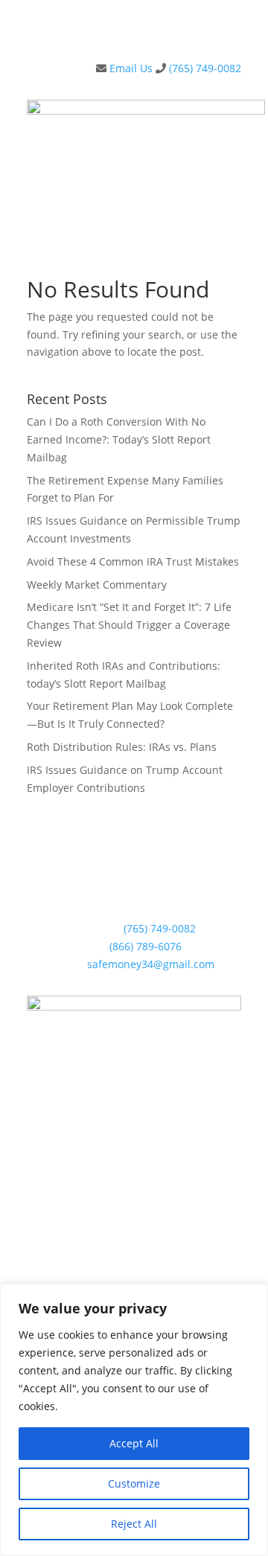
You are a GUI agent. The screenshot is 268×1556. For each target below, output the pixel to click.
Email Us (129, 68)
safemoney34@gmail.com (150, 964)
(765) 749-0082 (205, 68)
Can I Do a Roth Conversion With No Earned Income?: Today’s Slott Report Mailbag (119, 439)
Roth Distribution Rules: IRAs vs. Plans (122, 747)
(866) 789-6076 (145, 946)
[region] (134, 1420)
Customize (134, 1483)
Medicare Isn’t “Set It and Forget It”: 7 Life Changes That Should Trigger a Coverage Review (129, 625)
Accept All (134, 1443)
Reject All (134, 1524)
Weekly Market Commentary (97, 584)
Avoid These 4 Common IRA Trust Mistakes (133, 561)
